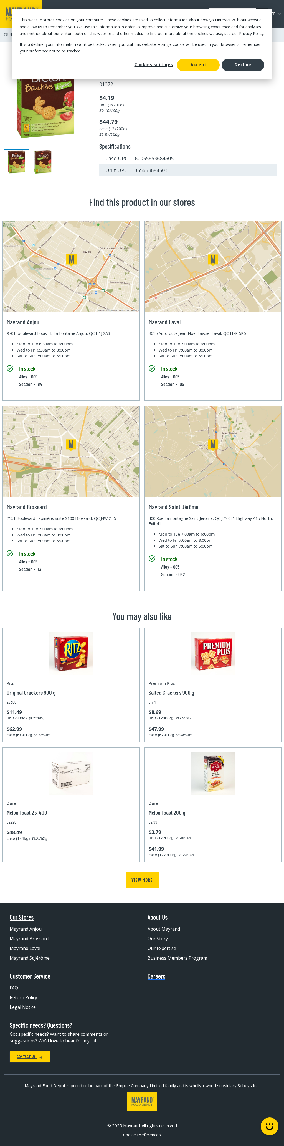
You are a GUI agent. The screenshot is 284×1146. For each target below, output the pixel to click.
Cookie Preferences (142, 1134)
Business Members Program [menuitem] (177, 958)
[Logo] (142, 1101)
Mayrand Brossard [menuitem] (29, 939)
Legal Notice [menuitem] (23, 1007)
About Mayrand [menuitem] (164, 929)
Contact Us (27, 1056)
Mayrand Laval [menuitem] (25, 948)
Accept (198, 64)
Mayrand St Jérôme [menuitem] (30, 958)
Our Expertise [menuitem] (162, 948)
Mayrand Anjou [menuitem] (26, 929)
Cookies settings (154, 64)
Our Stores (22, 917)
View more (142, 879)
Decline (243, 64)
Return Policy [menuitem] (23, 997)
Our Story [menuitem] (158, 939)
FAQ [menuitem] (14, 988)
